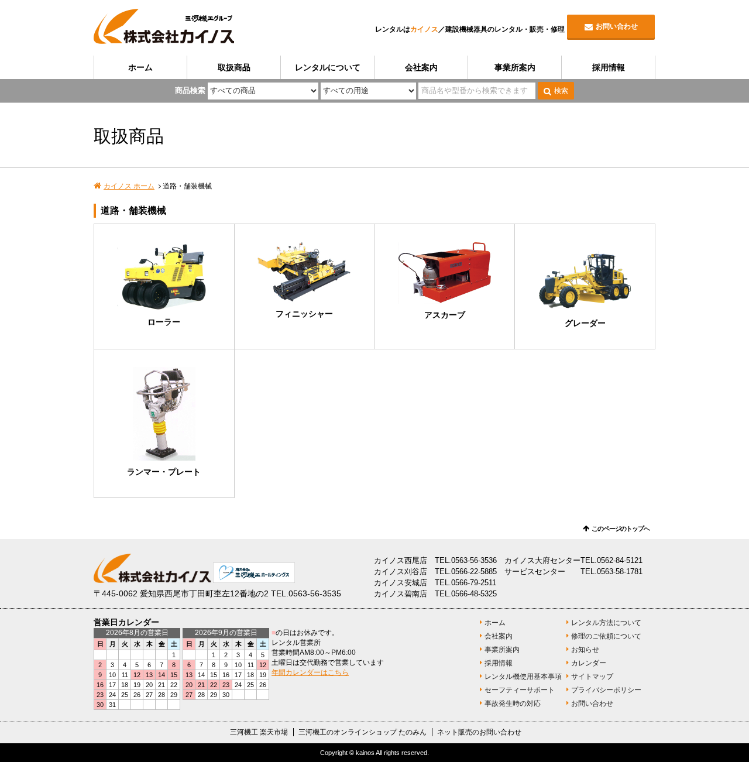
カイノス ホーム (129, 186)
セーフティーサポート (520, 690)
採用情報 (608, 67)
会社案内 (421, 67)
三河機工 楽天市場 (259, 732)
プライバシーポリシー (606, 690)
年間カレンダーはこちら (310, 672)
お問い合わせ (617, 26)
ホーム (140, 67)
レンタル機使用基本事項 (523, 676)
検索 (561, 91)
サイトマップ (592, 676)
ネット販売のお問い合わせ (479, 732)
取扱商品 (234, 67)
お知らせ (585, 650)
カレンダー (588, 663)
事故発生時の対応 (513, 703)
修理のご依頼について (606, 636)
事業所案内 (514, 67)
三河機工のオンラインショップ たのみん (362, 732)
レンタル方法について (606, 623)
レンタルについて (327, 67)
